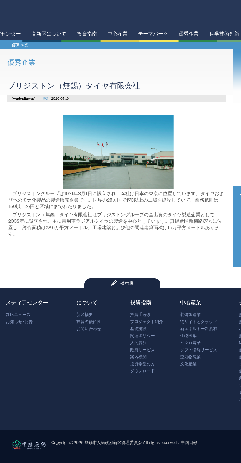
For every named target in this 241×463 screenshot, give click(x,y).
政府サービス (142, 349)
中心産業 (118, 34)
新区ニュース (18, 314)
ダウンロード (142, 371)
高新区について (48, 34)
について (87, 302)
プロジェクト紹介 (146, 321)
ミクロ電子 (190, 342)
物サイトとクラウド (198, 321)
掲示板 (127, 283)
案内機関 (138, 356)
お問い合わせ (88, 328)
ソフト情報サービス (198, 349)
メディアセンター (27, 302)
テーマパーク (153, 34)
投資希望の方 (142, 363)
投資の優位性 (88, 321)
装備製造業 (190, 314)
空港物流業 (190, 356)
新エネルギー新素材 (198, 328)
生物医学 (188, 335)
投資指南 (87, 34)
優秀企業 (189, 34)
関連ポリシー (142, 335)
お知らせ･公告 (19, 321)
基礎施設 (138, 328)
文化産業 (188, 363)
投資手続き (140, 314)
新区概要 (84, 314)
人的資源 (138, 342)
